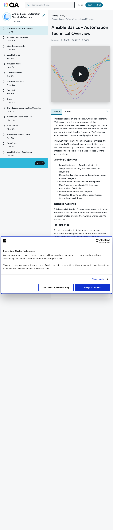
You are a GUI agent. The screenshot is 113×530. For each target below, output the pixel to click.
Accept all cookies (92, 287)
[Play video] (80, 74)
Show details (98, 279)
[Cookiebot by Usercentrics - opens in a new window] (98, 241)
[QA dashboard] (11, 5)
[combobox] (50, 5)
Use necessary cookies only (56, 287)
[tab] (57, 111)
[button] (80, 4)
